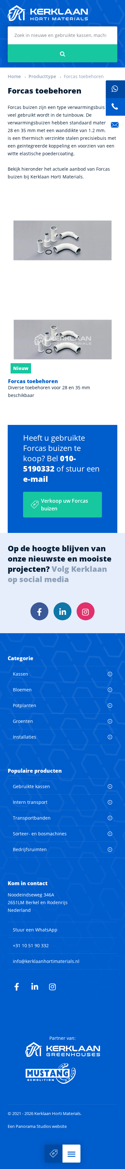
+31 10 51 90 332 (31, 945)
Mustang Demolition (62, 1073)
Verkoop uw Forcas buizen (64, 504)
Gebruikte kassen (31, 786)
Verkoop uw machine (54, 1154)
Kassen (20, 674)
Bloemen (22, 690)
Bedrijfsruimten (30, 849)
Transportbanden (32, 818)
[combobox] (62, 35)
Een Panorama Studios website (37, 1126)
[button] (71, 1154)
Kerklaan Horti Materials (48, 13)
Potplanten (24, 705)
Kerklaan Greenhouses (62, 1049)
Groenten (23, 721)
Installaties (24, 737)
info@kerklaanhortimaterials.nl (46, 961)
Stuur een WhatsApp (35, 930)
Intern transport (30, 802)
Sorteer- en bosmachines (40, 834)
